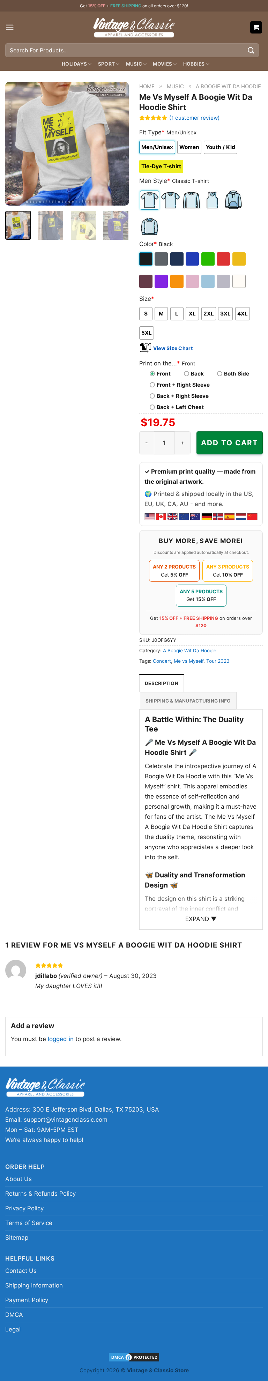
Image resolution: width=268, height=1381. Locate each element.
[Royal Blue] (193, 259)
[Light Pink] (193, 281)
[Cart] (256, 27)
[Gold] (239, 259)
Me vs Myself (188, 661)
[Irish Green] (208, 259)
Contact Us (21, 1270)
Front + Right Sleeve (183, 384)
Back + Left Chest (180, 407)
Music (134, 64)
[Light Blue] (208, 281)
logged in (61, 1038)
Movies (162, 64)
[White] (239, 281)
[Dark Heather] (162, 259)
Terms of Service (28, 1222)
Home (147, 86)
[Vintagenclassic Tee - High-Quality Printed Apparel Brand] (134, 27)
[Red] (224, 259)
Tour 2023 (218, 661)
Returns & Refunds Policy (40, 1193)
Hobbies (194, 64)
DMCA (14, 1314)
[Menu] (9, 27)
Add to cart (229, 442)
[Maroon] (146, 281)
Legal (13, 1329)
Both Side (236, 373)
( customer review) (194, 117)
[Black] (146, 259)
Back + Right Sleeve (183, 396)
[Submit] (251, 50)
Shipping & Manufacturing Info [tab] (188, 701)
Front (164, 373)
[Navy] (177, 259)
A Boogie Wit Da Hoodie (228, 86)
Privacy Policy (24, 1208)
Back (197, 373)
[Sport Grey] (224, 281)
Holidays (74, 64)
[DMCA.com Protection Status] (134, 1356)
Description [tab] (161, 683)
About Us (18, 1178)
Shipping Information (34, 1285)
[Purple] (162, 281)
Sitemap (16, 1237)
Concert (162, 661)
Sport (106, 64)
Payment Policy (26, 1300)
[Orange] (177, 281)
